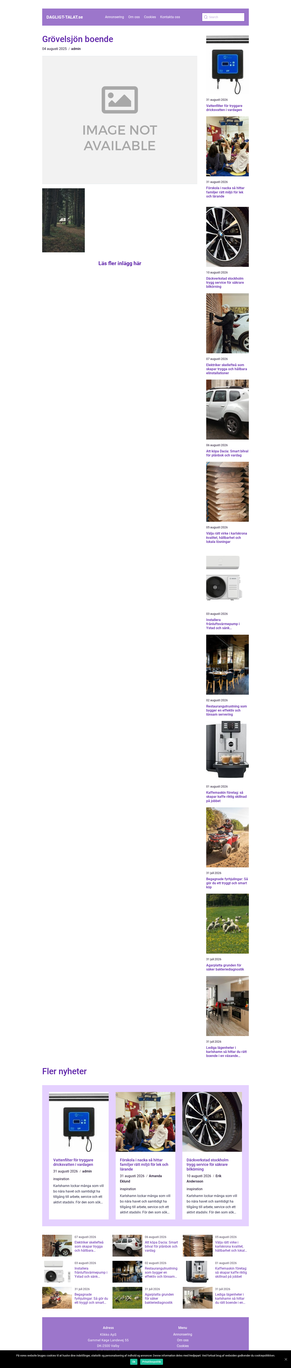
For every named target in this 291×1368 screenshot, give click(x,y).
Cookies (150, 17)
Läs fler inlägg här (119, 263)
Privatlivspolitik (151, 1361)
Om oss (134, 17)
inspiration (61, 1179)
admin (76, 49)
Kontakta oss (170, 17)
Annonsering (114, 17)
